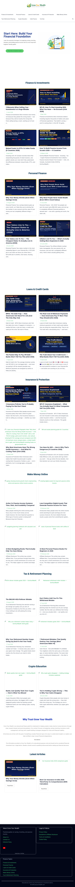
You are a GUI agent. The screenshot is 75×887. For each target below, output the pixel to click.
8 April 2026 (9, 153)
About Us (6, 837)
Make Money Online (62, 14)
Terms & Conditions (45, 837)
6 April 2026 (43, 452)
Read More (10, 785)
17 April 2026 (9, 359)
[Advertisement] (37, 69)
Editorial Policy (7, 842)
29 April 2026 (9, 320)
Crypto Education (22, 19)
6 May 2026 (43, 114)
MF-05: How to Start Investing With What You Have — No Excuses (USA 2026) (53, 109)
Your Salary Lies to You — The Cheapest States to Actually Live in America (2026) (19, 241)
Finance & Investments (7, 14)
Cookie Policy (43, 839)
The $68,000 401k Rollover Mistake (19, 599)
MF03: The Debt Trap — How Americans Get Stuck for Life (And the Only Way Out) (19, 316)
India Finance (33, 19)
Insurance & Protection (48, 14)
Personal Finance (20, 14)
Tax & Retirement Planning (8, 19)
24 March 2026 (44, 153)
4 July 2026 (9, 695)
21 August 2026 (10, 202)
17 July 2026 (9, 644)
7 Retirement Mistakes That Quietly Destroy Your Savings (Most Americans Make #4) (53, 641)
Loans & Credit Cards (33, 14)
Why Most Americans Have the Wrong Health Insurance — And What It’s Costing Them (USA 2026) (20, 449)
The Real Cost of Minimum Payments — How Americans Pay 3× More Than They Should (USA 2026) (54, 316)
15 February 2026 (10, 553)
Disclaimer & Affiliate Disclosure (48, 834)
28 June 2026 (43, 695)
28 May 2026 (9, 409)
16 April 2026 (43, 359)
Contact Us (6, 839)
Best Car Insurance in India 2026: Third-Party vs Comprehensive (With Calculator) (53, 782)
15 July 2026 (43, 202)
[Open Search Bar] (73, 19)
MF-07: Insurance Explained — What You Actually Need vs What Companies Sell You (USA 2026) (54, 406)
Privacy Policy (43, 832)
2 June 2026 (9, 112)
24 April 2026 (43, 320)
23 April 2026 (9, 454)
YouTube (42, 19)
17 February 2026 (10, 508)
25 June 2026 (43, 243)
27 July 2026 (43, 603)
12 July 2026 (43, 646)
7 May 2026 (43, 411)
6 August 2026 (10, 602)
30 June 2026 (10, 245)
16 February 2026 (44, 508)
